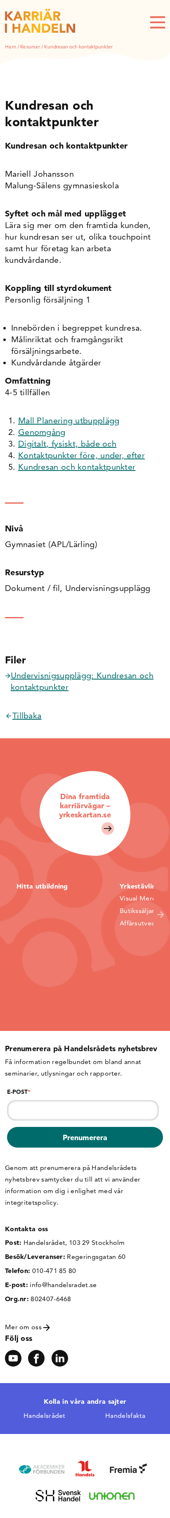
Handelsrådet (45, 1416)
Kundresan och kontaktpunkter (76, 467)
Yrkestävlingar (143, 886)
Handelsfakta (125, 1416)
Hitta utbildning (42, 886)
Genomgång (42, 432)
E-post (19, 1091)
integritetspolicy (31, 1202)
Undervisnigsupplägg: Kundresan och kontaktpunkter (82, 681)
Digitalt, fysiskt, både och (67, 444)
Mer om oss (24, 1327)
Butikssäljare (139, 911)
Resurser (30, 46)
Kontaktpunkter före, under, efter (81, 455)
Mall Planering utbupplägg (69, 420)
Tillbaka (26, 716)
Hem (10, 46)
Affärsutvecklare (145, 923)
